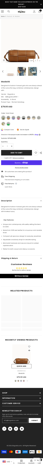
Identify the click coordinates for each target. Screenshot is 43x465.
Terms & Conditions (18, 158)
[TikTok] (22, 429)
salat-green (15, 381)
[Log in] (34, 11)
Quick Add (21, 366)
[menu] (2, 11)
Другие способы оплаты (21, 167)
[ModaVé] (21, 354)
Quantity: (4, 142)
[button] (36, 61)
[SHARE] (40, 152)
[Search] (8, 11)
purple (21, 381)
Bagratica (11, 94)
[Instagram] (10, 429)
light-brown (18, 381)
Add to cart (16, 153)
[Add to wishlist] (36, 152)
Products (9, 16)
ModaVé (21, 373)
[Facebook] (4, 429)
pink (24, 381)
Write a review (21, 276)
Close (41, 4)
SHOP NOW (22, 7)
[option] (21, 41)
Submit (34, 420)
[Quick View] (29, 350)
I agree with (8, 158)
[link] (11, 326)
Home (3, 16)
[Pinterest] (16, 429)
